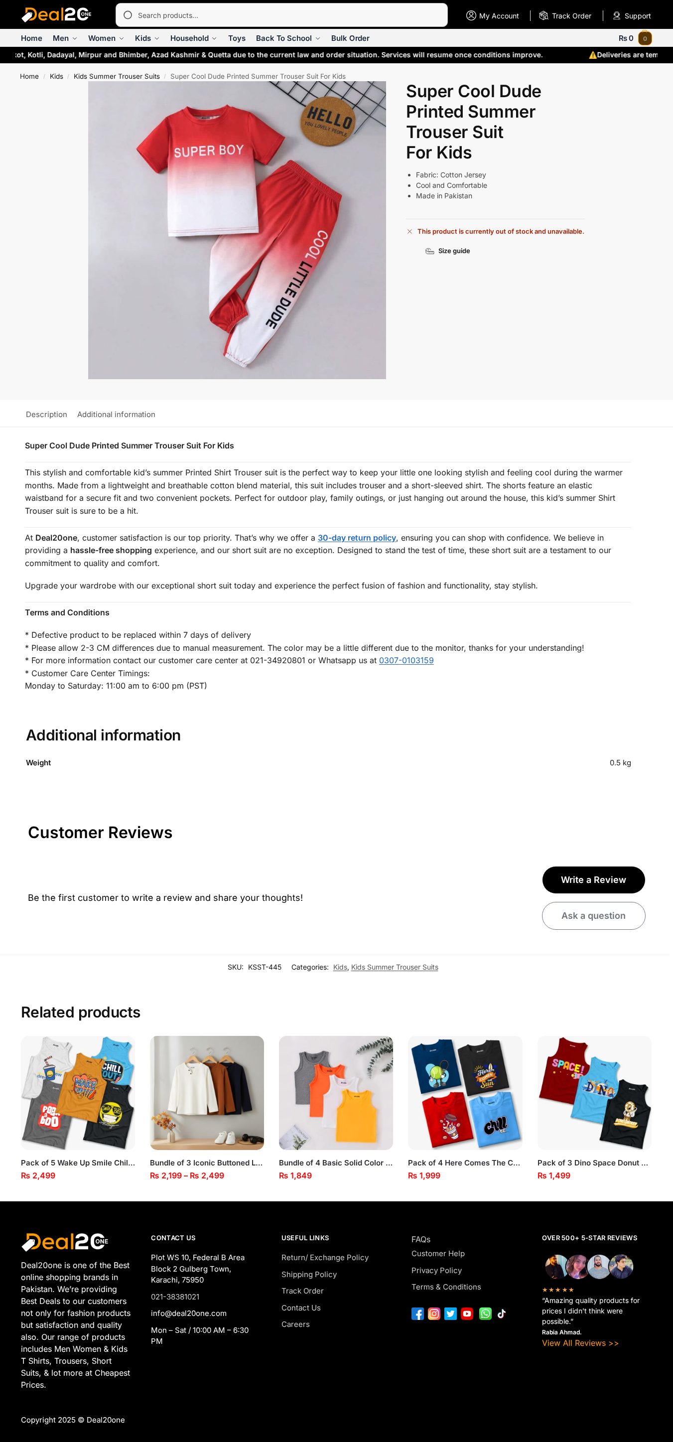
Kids (56, 76)
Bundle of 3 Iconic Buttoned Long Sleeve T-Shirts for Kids (207, 1162)
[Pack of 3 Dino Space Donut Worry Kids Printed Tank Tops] (595, 1093)
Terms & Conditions (446, 1287)
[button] (636, 38)
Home (29, 76)
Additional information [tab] (116, 414)
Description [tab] (46, 414)
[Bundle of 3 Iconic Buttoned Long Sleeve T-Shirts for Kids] (207, 1093)
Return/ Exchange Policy (325, 1257)
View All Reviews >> (580, 1343)
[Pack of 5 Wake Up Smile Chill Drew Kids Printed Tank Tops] (78, 1093)
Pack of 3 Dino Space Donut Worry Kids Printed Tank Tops (595, 1162)
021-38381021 (175, 1296)
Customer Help (438, 1253)
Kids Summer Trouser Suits (117, 76)
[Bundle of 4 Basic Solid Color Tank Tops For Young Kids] (336, 1093)
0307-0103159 (406, 660)
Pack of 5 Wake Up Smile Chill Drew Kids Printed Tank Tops (78, 1162)
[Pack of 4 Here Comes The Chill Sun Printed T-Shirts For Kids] (465, 1093)
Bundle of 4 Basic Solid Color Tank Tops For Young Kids (336, 1162)
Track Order (302, 1291)
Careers (295, 1324)
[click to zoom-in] (237, 230)
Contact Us (301, 1307)
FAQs (420, 1239)
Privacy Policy (436, 1270)
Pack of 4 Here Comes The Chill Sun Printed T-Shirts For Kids (465, 1162)
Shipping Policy (309, 1274)
